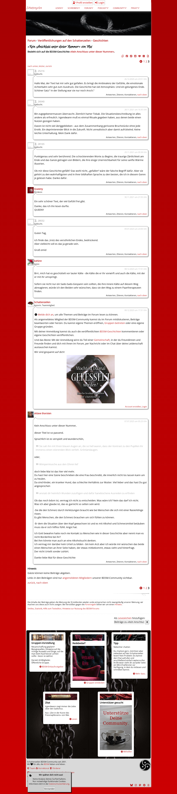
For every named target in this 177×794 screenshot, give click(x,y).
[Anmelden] (91, 402)
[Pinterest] (144, 785)
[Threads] (148, 785)
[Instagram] (135, 785)
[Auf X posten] (131, 56)
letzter (42, 66)
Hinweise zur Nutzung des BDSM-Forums (80, 608)
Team (32, 768)
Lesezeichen (124, 618)
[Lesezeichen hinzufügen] (147, 622)
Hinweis (118, 604)
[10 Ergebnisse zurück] (141, 61)
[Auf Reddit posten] (135, 56)
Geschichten (100, 40)
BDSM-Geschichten (110, 331)
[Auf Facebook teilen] (126, 56)
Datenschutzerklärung (59, 784)
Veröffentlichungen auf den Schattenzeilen (64, 40)
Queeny (38, 189)
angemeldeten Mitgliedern (77, 577)
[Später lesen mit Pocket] (139, 56)
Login (101, 2)
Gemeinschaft (102, 340)
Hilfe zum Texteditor (52, 608)
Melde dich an (45, 314)
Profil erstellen (84, 2)
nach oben (142, 94)
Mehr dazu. (140, 673)
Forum (32, 40)
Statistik (38, 608)
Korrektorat (43, 768)
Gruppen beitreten (114, 323)
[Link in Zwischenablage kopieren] (122, 56)
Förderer (56, 768)
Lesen (74, 719)
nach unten (33, 66)
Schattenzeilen (34, 8)
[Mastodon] (139, 785)
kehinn (38, 260)
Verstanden (49, 788)
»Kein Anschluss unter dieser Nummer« (92, 51)
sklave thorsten (42, 413)
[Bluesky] (131, 785)
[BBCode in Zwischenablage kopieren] (147, 56)
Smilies (31, 608)
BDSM (46, 764)
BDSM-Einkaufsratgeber (52, 666)
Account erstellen (133, 406)
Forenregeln (90, 604)
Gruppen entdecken (95, 682)
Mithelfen (127, 751)
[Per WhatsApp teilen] (143, 56)
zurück (49, 66)
